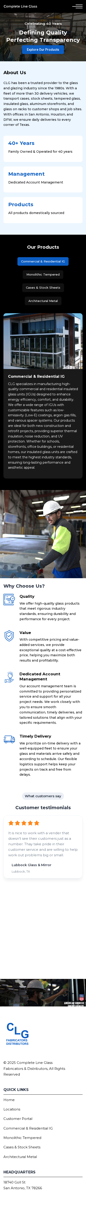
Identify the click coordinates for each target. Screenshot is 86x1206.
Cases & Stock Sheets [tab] (43, 287)
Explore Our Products (43, 49)
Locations (11, 1109)
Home (9, 1100)
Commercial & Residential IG (28, 1128)
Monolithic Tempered (22, 1138)
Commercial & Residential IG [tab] (43, 261)
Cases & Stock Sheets (21, 1147)
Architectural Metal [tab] (43, 301)
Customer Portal (17, 1118)
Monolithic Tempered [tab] (43, 274)
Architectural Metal (20, 1157)
